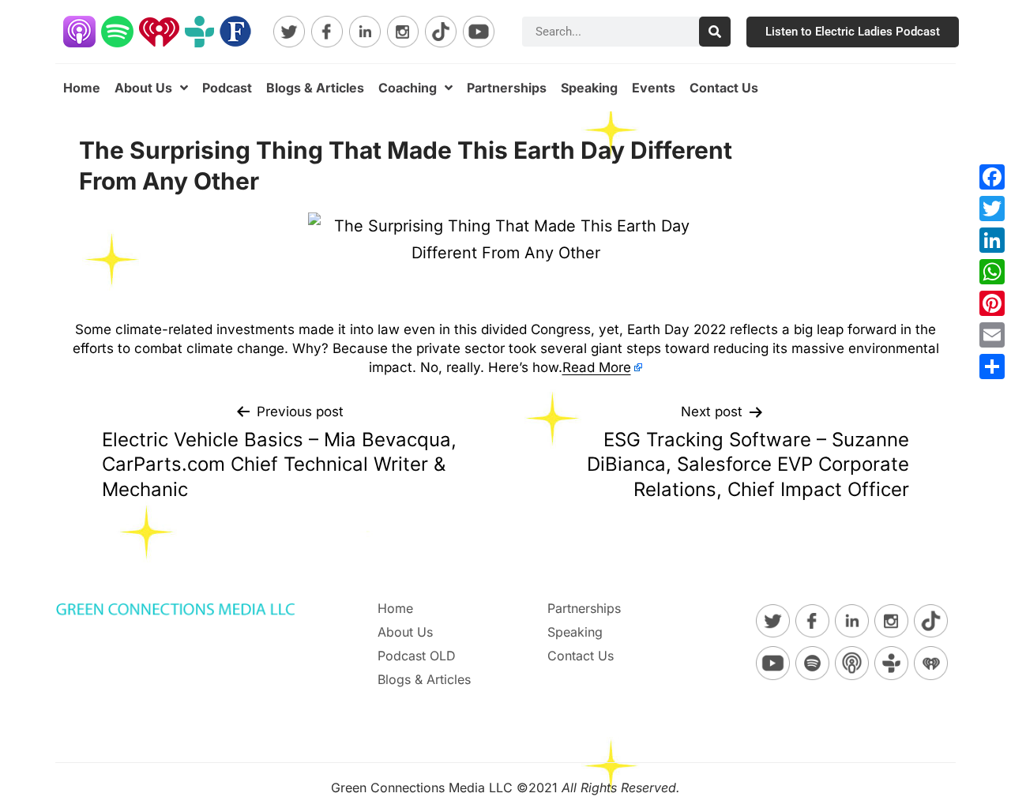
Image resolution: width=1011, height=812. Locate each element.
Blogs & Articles (315, 88)
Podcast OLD (417, 656)
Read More (596, 367)
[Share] (992, 366)
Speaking (589, 88)
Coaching (407, 88)
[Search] (715, 32)
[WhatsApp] (992, 272)
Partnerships (507, 88)
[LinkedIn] (992, 240)
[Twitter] (992, 208)
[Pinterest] (992, 303)
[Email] (992, 335)
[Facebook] (992, 177)
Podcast (227, 88)
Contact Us (724, 88)
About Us (143, 88)
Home (81, 88)
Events (653, 88)
